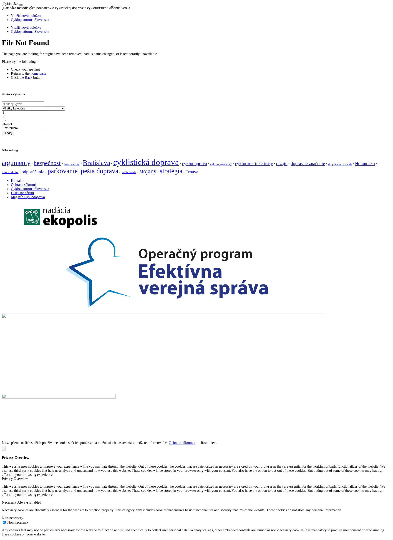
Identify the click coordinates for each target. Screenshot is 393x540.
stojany (147, 171)
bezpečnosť (47, 163)
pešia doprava (99, 171)
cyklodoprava (194, 163)
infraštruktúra (10, 172)
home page (38, 73)
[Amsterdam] (25, 128)
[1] (25, 113)
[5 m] (25, 120)
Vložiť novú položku (26, 16)
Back (28, 77)
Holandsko (365, 163)
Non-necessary (18, 522)
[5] (25, 117)
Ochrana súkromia (24, 185)
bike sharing (72, 164)
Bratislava (96, 163)
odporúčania (33, 171)
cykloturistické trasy (254, 163)
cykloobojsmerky (221, 164)
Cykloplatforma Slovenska (30, 20)
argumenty (16, 163)
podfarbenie (128, 172)
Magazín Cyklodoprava (28, 197)
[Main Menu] (21, 5)
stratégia (171, 171)
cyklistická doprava (146, 162)
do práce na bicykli (340, 164)
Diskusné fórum (22, 193)
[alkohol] (25, 124)
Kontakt (17, 181)
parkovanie (63, 171)
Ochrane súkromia (182, 443)
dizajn (281, 163)
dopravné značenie (308, 163)
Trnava (192, 171)
